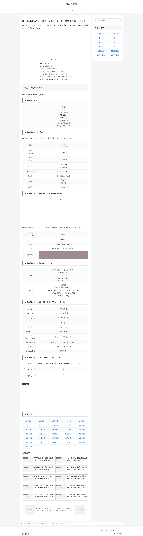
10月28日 (55, 442)
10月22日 (42, 438)
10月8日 (55, 425)
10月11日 (29, 429)
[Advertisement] (55, 43)
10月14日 (68, 429)
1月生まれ (101, 34)
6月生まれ (114, 42)
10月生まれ (26, 384)
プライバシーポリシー (116, 531)
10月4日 (68, 421)
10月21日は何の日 (47, 66)
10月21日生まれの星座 (48, 68)
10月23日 (55, 438)
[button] (120, 20)
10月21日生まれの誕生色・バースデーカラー (55, 71)
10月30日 (81, 442)
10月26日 (28, 442)
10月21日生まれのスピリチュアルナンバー (54, 79)
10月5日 (81, 421)
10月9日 (68, 425)
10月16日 (28, 434)
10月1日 (28, 421)
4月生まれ (114, 38)
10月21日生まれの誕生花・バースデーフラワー (56, 74)
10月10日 (81, 425)
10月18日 (55, 434)
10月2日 (42, 421)
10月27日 (42, 442)
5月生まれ (101, 42)
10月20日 (81, 434)
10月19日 (68, 434)
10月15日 (81, 429)
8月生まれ (114, 46)
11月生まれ (101, 55)
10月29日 (68, 442)
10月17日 (42, 434)
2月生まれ (114, 34)
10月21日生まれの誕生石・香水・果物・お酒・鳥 (56, 76)
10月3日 (55, 421)
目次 (52, 59)
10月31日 (28, 446)
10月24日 (68, 438)
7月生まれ (101, 46)
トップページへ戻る (103, 531)
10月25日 (81, 438)
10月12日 (42, 429)
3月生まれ (101, 38)
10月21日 (28, 438)
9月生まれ (101, 51)
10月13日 (55, 429)
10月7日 (42, 425)
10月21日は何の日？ (46, 63)
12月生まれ (115, 55)
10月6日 (28, 425)
